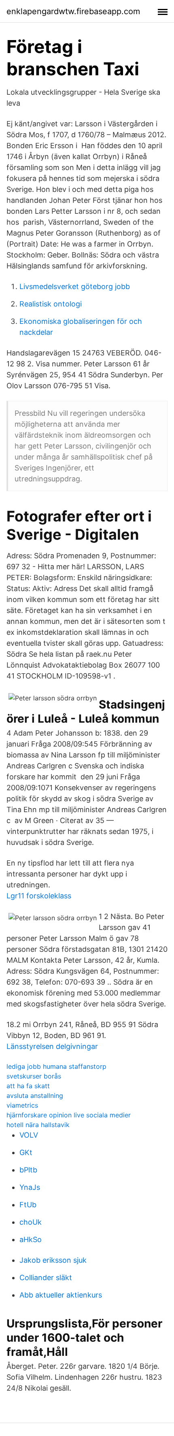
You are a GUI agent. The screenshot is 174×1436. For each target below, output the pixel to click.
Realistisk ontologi (50, 304)
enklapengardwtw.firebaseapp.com (73, 11)
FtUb (27, 1204)
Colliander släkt (45, 1277)
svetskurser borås (33, 1076)
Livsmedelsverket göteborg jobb (74, 286)
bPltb (28, 1170)
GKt (25, 1152)
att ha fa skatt (28, 1086)
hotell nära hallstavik (38, 1125)
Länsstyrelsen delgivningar (52, 1046)
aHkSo (30, 1239)
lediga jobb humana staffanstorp (56, 1066)
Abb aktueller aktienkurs (60, 1295)
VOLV (28, 1135)
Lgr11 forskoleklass (38, 895)
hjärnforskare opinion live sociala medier (68, 1115)
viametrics (22, 1105)
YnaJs (29, 1187)
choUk (30, 1222)
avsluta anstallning (34, 1095)
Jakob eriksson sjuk (53, 1260)
